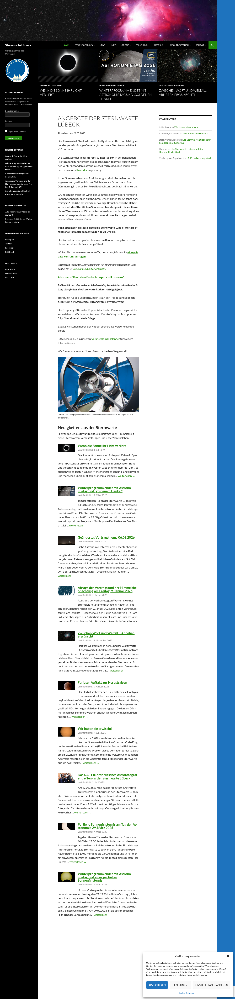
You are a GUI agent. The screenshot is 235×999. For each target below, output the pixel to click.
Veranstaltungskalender (105, 338)
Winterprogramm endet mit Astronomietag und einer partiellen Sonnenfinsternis (105, 877)
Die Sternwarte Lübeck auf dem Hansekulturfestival (185, 141)
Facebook (9, 247)
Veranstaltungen (84, 45)
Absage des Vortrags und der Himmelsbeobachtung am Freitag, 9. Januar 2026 (108, 589)
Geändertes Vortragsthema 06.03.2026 (106, 537)
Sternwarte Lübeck (18, 45)
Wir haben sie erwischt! (95, 729)
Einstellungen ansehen (211, 985)
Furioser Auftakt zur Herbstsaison (102, 682)
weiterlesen (126, 475)
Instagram (9, 239)
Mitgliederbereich (179, 45)
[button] (228, 956)
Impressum (10, 269)
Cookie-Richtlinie (186, 993)
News (102, 45)
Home (65, 45)
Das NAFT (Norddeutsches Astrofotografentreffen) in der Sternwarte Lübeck (108, 776)
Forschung (141, 45)
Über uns (158, 45)
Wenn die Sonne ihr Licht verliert (102, 446)
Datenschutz (11, 273)
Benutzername (12, 111)
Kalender (82, 169)
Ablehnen (180, 985)
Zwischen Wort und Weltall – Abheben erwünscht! (106, 634)
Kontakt (199, 45)
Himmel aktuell (48, 85)
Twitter (8, 243)
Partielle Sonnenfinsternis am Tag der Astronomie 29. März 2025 (107, 826)
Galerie (125, 45)
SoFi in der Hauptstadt (200, 158)
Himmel (113, 45)
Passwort (9, 121)
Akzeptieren (157, 985)
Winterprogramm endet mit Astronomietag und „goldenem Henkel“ (125, 95)
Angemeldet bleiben (16, 131)
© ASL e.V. (9, 277)
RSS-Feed (9, 252)
